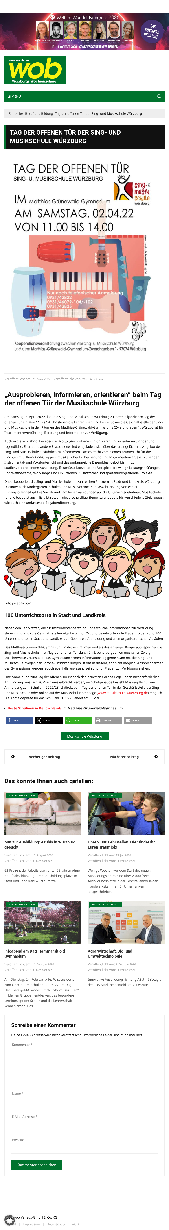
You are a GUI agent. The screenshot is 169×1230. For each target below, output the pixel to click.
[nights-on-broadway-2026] (84, 31)
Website (18, 1140)
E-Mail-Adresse (24, 1116)
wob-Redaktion (92, 379)
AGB (75, 1224)
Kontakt (54, 4)
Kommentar (22, 1044)
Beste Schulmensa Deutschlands (35, 708)
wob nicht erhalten (34, 4)
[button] (159, 96)
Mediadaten (12, 4)
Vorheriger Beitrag (44, 757)
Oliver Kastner (42, 861)
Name (18, 1093)
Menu (15, 96)
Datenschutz (56, 1224)
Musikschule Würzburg (84, 736)
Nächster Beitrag (124, 757)
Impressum (69, 4)
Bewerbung (12, 9)
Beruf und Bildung (22, 795)
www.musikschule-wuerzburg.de (123, 692)
